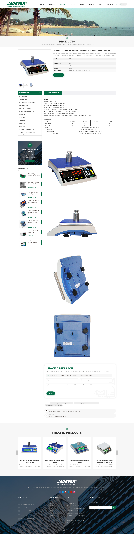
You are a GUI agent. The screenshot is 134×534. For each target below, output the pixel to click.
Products (62, 4)
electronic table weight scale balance (29, 461)
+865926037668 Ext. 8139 (29, 504)
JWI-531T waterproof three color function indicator (33, 202)
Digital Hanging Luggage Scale (74, 513)
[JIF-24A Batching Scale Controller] (23, 244)
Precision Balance (23, 105)
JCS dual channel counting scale (33, 193)
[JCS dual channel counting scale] (23, 194)
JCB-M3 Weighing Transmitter (33, 231)
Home (42, 4)
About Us (52, 4)
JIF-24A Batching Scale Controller (32, 241)
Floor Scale (22, 117)
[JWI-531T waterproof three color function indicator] (23, 204)
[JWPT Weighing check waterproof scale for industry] (23, 214)
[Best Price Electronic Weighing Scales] (54, 449)
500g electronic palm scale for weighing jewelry (77, 520)
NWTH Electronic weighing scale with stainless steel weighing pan (79, 461)
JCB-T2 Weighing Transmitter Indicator (34, 174)
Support (91, 4)
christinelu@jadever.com (30, 507)
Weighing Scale (50, 44)
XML (80, 529)
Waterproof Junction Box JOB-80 (104, 461)
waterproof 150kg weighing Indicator (76, 515)
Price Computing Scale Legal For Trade (76, 505)
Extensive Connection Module (26, 129)
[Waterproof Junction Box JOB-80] (104, 449)
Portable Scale (22, 123)
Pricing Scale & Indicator (25, 108)
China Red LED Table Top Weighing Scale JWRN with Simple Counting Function (73, 375)
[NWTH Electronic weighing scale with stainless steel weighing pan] (79, 449)
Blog (51, 515)
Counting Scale (23, 99)
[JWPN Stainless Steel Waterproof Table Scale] (23, 224)
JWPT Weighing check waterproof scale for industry (34, 212)
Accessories (22, 126)
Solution (81, 4)
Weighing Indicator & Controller (27, 102)
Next (117, 452)
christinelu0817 (27, 511)
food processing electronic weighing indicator (77, 518)
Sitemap (52, 518)
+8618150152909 (30, 518)
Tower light (70, 501)
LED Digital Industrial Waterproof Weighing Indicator (77, 508)
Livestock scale (23, 137)
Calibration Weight (71, 503)
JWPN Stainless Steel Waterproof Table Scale (33, 222)
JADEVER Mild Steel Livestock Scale (33, 183)
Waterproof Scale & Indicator (26, 111)
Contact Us (110, 4)
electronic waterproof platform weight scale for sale (77, 523)
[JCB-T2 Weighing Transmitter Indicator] (23, 176)
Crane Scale (22, 120)
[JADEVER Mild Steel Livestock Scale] (23, 185)
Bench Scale (22, 114)
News (100, 4)
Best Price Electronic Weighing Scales (54, 461)
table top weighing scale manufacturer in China (86, 403)
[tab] (53, 93)
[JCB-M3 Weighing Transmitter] (23, 234)
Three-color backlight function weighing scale (27, 133)
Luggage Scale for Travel (73, 510)
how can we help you (30, 150)
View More (31, 179)
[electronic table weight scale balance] (29, 449)
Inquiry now (58, 75)
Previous (17, 452)
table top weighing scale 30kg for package (61, 403)
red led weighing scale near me (54, 405)
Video (72, 4)
